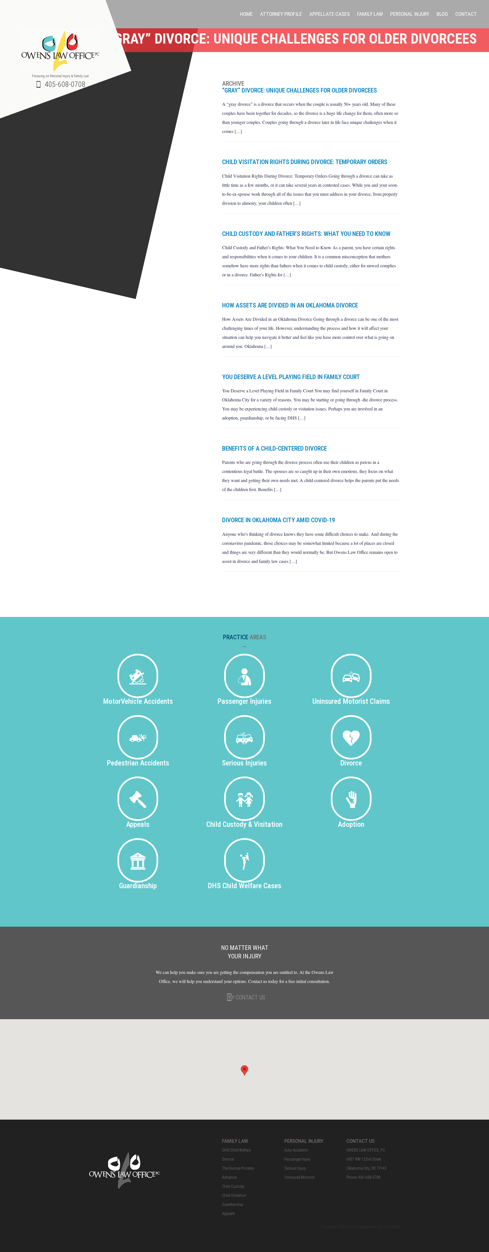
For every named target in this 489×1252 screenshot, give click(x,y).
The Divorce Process (238, 1168)
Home (246, 14)
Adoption (229, 1177)
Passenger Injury (297, 1159)
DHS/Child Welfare (236, 1150)
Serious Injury (295, 1168)
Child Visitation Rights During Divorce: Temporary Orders (304, 161)
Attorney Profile (281, 14)
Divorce (228, 1159)
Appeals (228, 1213)
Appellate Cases (329, 14)
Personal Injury (409, 14)
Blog (442, 14)
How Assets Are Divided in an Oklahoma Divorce (290, 305)
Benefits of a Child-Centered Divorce (274, 448)
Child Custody (233, 1186)
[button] (244, 1070)
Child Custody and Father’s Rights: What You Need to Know (306, 233)
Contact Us (249, 997)
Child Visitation (234, 1195)
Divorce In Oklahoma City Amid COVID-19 (278, 520)
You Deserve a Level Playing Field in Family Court (291, 376)
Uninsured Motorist (299, 1177)
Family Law (370, 14)
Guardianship (232, 1204)
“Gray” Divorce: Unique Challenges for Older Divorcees (299, 90)
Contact (466, 14)
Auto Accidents (296, 1150)
